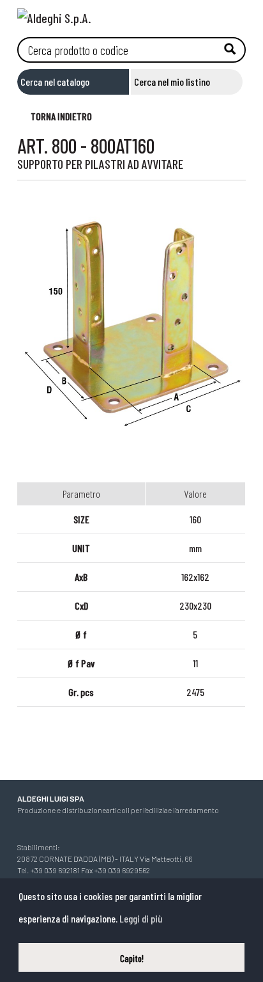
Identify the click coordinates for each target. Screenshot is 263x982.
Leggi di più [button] (140, 918)
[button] (55, 115)
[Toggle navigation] (236, 14)
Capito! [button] (132, 958)
